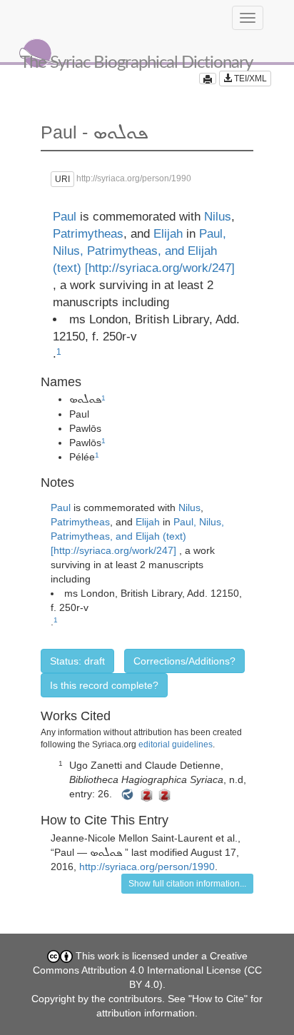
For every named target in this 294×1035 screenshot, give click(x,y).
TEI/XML (249, 79)
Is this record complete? (104, 685)
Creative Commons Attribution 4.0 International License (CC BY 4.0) (147, 970)
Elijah (168, 234)
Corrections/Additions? (184, 661)
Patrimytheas (88, 234)
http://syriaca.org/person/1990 (147, 866)
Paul (64, 216)
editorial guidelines (175, 744)
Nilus (217, 216)
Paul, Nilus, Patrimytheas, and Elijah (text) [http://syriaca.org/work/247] (144, 251)
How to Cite (218, 998)
